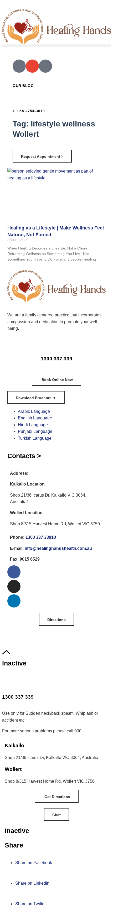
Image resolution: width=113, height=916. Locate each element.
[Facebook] (13, 572)
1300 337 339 (56, 358)
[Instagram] (13, 586)
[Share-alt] (45, 66)
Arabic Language (34, 411)
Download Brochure (36, 398)
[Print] (19, 66)
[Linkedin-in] (13, 601)
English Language (35, 418)
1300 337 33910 (40, 537)
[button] (56, 45)
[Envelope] (32, 66)
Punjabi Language (35, 431)
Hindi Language (33, 425)
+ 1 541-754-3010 (29, 111)
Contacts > (24, 455)
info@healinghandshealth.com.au (58, 548)
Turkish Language (35, 438)
